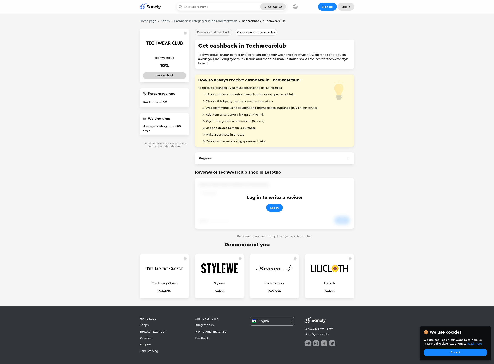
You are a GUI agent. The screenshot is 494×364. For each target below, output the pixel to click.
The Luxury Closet (164, 283)
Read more (474, 343)
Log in (274, 207)
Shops (144, 325)
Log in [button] (346, 6)
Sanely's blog (149, 351)
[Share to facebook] (324, 343)
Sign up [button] (327, 6)
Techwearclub (164, 58)
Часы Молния (274, 283)
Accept (455, 352)
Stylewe (219, 283)
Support (145, 344)
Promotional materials (210, 331)
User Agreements (317, 334)
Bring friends (204, 325)
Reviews (145, 338)
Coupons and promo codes (256, 32)
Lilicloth (329, 283)
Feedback (202, 338)
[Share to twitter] (332, 343)
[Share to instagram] (316, 343)
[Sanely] (150, 6)
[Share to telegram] (308, 343)
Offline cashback (206, 318)
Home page (148, 318)
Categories (275, 6)
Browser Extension (153, 331)
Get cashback (164, 74)
